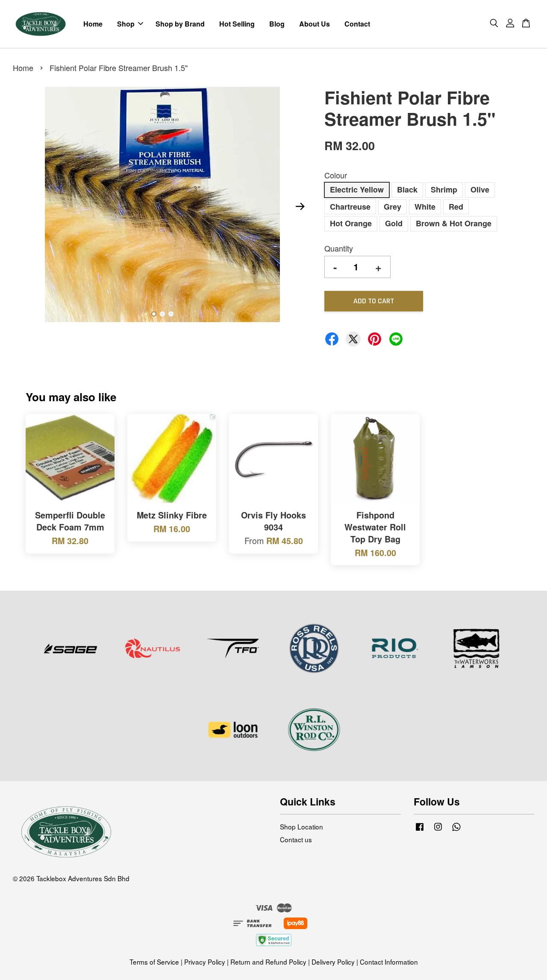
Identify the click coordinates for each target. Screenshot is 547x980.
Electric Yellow (357, 189)
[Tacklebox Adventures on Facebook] (420, 830)
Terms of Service (154, 961)
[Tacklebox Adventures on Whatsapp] (456, 830)
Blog (277, 24)
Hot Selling (237, 24)
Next (300, 206)
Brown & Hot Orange (453, 223)
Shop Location (301, 826)
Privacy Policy (204, 961)
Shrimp (444, 189)
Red (456, 206)
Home (93, 24)
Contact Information (389, 961)
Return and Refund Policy (268, 961)
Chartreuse (350, 206)
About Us (314, 24)
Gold (394, 223)
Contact (357, 24)
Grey (392, 206)
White (425, 206)
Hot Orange (351, 223)
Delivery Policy (333, 961)
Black (407, 189)
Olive (480, 189)
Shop (126, 24)
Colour (335, 175)
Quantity (338, 248)
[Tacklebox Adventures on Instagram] (438, 830)
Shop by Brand (180, 24)
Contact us (296, 839)
